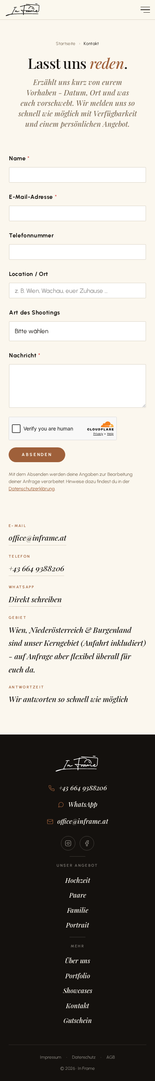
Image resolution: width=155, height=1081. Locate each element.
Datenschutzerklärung (32, 488)
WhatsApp (82, 804)
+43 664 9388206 (36, 568)
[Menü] (143, 10)
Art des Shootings (34, 312)
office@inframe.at (37, 537)
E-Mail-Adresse (33, 196)
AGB (110, 1057)
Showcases (77, 990)
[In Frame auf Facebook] (87, 843)
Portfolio (77, 975)
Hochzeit (77, 880)
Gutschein (77, 1020)
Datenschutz (84, 1057)
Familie (77, 910)
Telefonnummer (31, 235)
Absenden (37, 454)
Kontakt (77, 1005)
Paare (77, 895)
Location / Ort (28, 274)
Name (19, 158)
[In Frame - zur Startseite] (77, 768)
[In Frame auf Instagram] (68, 843)
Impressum (50, 1057)
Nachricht (24, 355)
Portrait (77, 925)
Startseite (66, 43)
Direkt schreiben (35, 599)
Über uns (77, 960)
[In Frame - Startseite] (22, 10)
